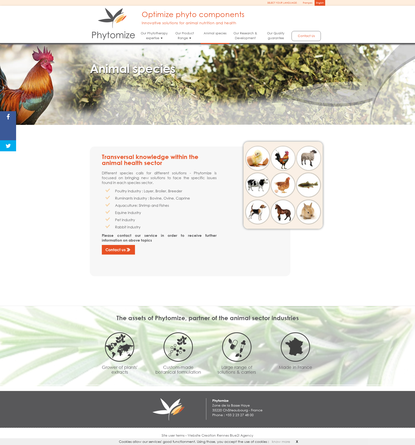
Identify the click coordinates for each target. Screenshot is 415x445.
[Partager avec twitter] (8, 145)
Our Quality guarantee (275, 35)
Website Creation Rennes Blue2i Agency (220, 435)
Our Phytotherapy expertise (154, 35)
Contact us (115, 249)
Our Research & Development (245, 35)
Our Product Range (184, 35)
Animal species (214, 33)
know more (281, 441)
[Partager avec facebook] (8, 116)
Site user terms (173, 435)
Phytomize (220, 400)
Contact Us (306, 36)
